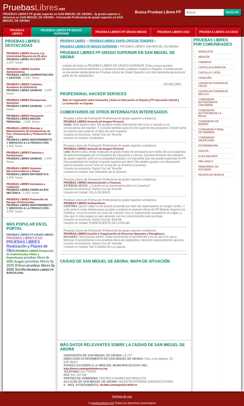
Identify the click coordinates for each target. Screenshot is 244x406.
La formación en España (77, 103)
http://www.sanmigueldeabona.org (85, 368)
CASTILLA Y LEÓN (209, 72)
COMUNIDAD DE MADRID (208, 123)
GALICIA (203, 150)
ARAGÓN (204, 56)
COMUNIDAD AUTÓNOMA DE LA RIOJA (209, 113)
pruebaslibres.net (102, 403)
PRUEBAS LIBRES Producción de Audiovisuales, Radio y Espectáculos (30, 254)
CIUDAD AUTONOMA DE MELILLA (213, 92)
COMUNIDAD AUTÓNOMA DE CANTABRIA (208, 102)
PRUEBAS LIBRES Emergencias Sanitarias (26, 101)
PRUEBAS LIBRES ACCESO (218, 32)
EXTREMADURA (208, 145)
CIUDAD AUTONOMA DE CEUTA (213, 84)
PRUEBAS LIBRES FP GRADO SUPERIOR (61, 32)
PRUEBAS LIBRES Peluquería (24, 115)
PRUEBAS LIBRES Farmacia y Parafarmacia (25, 154)
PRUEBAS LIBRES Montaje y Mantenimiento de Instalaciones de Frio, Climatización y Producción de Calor (28, 132)
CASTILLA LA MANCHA (212, 67)
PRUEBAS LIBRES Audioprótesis (84, 203)
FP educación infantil (164, 100)
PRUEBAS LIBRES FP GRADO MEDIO (121, 32)
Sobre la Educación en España (129, 100)
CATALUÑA (205, 77)
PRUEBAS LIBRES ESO (173, 32)
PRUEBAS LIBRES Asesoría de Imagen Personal (94, 121)
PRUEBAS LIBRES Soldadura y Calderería (25, 185)
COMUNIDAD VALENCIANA (206, 139)
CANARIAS (204, 62)
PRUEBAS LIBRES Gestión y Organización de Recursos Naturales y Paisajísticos (114, 233)
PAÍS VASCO (205, 161)
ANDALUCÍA (205, 51)
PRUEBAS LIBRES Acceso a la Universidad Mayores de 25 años (26, 55)
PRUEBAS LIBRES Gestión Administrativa (23, 70)
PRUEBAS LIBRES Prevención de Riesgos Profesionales (27, 201)
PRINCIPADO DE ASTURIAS (208, 168)
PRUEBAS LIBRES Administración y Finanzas (92, 182)
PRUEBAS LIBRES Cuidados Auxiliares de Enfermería (24, 86)
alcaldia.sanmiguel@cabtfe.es (118, 384)
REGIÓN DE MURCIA (211, 174)
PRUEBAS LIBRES (17, 32)
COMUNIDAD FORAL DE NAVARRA (211, 131)
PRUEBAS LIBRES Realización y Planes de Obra (27, 246)
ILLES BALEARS (208, 156)
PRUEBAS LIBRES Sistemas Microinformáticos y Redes (23, 170)
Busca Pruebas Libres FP (159, 12)
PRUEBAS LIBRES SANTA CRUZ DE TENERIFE (121, 40)
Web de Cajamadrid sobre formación (85, 100)
